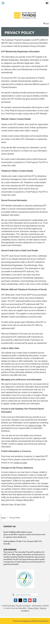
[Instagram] (34, 600)
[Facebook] (15, 600)
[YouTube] (30, 600)
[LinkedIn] (25, 600)
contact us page (35, 425)
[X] (20, 600)
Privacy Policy (33, 608)
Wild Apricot (26, 621)
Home (3, 518)
